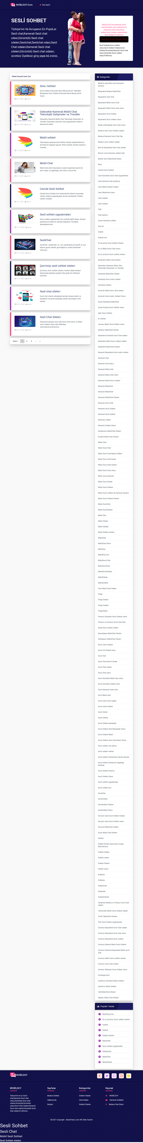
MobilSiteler (103, 577)
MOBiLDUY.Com (24, 4)
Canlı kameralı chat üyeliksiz (109, 181)
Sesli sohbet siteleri (106, 751)
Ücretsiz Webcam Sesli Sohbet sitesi (112, 970)
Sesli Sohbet (103, 718)
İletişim (50, 1104)
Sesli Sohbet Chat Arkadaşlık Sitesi (111, 729)
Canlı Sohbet (103, 204)
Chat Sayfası (103, 215)
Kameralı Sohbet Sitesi (107, 425)
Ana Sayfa (47, 5)
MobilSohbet (103, 583)
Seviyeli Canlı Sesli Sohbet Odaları (111, 816)
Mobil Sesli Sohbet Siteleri (108, 498)
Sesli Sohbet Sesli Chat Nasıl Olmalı (112, 740)
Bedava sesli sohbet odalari (109, 142)
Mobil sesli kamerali (106, 476)
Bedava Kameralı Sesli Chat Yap (110, 136)
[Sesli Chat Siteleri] (25, 321)
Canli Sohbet (103, 198)
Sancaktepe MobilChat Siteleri (110, 633)
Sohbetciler (102, 886)
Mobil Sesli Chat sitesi (107, 470)
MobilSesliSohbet (105, 571)
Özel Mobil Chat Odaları (107, 588)
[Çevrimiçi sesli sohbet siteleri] (25, 270)
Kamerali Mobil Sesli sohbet (109, 381)
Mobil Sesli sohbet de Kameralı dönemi (113, 493)
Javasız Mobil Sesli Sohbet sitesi (111, 324)
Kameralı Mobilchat (105, 386)
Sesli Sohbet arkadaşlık (107, 723)
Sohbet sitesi (103, 869)
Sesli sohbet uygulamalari (108, 782)
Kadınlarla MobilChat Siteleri (109, 347)
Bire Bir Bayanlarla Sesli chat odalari (112, 147)
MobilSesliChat (104, 566)
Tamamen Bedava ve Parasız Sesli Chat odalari (113, 904)
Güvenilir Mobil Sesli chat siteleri (111, 291)
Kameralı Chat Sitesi (106, 364)
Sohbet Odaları (103, 852)
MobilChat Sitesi (104, 543)
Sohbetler (102, 891)
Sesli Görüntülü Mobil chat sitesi (110, 678)
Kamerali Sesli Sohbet (106, 414)
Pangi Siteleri (103, 600)
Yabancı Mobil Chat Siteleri (108, 998)
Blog (100, 164)
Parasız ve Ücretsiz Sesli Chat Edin (112, 622)
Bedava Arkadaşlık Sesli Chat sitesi (112, 125)
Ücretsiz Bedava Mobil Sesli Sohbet (112, 944)
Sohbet (101, 838)
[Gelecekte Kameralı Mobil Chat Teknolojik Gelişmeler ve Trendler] (25, 116)
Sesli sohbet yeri (104, 788)
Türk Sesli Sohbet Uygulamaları (110, 922)
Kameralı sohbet (104, 420)
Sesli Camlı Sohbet (105, 645)
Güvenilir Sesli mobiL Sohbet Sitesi (112, 296)
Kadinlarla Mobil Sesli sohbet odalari (112, 341)
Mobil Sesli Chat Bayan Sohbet (110, 454)
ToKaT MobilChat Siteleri (107, 916)
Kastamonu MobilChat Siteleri (109, 431)
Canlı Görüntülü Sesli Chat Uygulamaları (113, 176)
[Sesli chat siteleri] (25, 296)
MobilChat (102, 538)
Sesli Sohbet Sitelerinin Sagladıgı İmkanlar (111, 764)
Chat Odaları (83, 1100)
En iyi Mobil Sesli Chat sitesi (109, 249)
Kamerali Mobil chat (105, 369)
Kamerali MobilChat (105, 392)
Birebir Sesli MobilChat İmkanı (109, 159)
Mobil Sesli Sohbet (105, 487)
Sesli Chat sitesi (104, 673)
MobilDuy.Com (103, 555)
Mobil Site (102, 515)
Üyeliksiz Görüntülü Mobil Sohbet (111, 981)
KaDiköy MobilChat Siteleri (108, 330)
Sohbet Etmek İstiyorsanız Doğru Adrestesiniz (111, 845)
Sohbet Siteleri (104, 863)
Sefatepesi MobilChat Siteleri (109, 639)
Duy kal (101, 226)
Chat (99, 209)
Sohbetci (101, 875)
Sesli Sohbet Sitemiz (106, 771)
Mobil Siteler (103, 521)
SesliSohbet (103, 799)
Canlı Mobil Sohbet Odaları (108, 187)
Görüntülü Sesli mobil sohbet (109, 279)
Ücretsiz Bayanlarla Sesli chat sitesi (112, 933)
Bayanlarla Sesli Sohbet (107, 114)
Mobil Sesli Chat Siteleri (107, 465)
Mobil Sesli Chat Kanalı (107, 459)
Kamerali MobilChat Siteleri (108, 397)
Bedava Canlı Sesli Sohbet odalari (111, 131)
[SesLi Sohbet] (25, 90)
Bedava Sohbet (53, 1096)
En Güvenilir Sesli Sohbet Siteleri (111, 243)
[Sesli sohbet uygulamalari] (25, 219)
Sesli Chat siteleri (105, 667)
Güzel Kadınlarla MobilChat (108, 302)
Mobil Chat (102, 442)
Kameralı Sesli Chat (105, 403)
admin (28, 99)
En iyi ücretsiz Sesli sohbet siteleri (111, 254)
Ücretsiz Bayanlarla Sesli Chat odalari (112, 928)
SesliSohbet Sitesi (105, 810)
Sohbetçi (101, 880)
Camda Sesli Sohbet (106, 170)
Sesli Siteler (103, 712)
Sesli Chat (102, 656)
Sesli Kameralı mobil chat (108, 690)
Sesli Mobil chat (104, 695)
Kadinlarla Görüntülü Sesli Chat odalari (112, 335)
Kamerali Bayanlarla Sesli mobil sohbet (113, 352)
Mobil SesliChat (104, 504)
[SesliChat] (25, 244)
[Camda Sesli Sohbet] (25, 193)
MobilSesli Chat (104, 560)
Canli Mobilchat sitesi (106, 192)
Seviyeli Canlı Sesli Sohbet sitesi (111, 821)
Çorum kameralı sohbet (107, 221)
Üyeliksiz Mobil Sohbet (107, 986)
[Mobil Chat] (25, 167)
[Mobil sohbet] (25, 142)
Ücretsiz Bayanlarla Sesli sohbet (110, 939)
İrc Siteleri (102, 319)
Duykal (100, 232)
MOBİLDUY (21, 1075)
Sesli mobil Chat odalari (107, 701)
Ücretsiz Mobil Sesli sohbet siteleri (112, 958)
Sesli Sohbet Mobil (105, 734)
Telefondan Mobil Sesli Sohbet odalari (113, 911)
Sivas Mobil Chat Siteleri (107, 833)
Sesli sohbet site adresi (107, 746)
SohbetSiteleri (103, 897)
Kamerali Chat (103, 358)
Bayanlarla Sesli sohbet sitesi (109, 119)
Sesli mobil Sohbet (105, 706)
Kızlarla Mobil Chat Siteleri (108, 437)
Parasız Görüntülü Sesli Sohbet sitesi (112, 617)
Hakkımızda (51, 1100)
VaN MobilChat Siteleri (107, 992)
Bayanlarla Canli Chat (106, 97)
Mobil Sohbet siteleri (106, 532)
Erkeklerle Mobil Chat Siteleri (109, 260)
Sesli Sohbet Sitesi (105, 776)
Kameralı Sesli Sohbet (106, 409)
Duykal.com (102, 237)
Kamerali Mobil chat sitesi (108, 375)
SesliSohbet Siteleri (106, 805)
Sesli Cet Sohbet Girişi (107, 650)
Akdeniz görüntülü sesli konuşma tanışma (111, 84)
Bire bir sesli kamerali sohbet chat (111, 153)
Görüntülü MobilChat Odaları (109, 274)
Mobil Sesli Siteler (105, 482)
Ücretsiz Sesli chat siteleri (108, 964)
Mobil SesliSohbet (105, 510)
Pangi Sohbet (103, 605)
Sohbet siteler (103, 858)
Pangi (100, 594)
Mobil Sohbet (103, 527)
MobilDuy (101, 549)
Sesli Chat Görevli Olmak (107, 661)
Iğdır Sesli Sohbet (105, 313)
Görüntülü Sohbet (104, 285)
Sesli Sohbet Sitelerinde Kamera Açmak (113, 757)
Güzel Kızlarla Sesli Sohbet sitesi (111, 307)
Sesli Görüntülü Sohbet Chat (109, 684)
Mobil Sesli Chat (104, 448)
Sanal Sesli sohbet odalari (108, 628)
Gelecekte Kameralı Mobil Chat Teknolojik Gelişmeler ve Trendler (111, 267)
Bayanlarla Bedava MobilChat (109, 91)
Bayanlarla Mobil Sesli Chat (108, 103)
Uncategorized (103, 975)
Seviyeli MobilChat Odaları (108, 827)
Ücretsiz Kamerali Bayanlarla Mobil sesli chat (113, 951)
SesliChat (101, 793)
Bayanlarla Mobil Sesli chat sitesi (111, 108)
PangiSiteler (103, 611)
